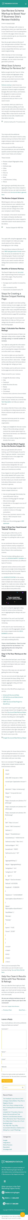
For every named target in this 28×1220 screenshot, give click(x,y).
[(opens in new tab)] (10, 1198)
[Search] (22, 1087)
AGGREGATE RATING (10, 577)
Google (9, 1006)
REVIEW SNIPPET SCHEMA (16, 558)
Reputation (6, 1147)
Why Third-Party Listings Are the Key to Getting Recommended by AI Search (13, 1107)
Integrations (6, 1142)
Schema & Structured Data (11, 695)
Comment (5, 1029)
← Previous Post (7, 1010)
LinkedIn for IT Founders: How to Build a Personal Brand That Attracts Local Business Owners (13, 1114)
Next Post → (22, 1010)
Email (4, 1059)
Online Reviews (15, 1006)
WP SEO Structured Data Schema (13, 697)
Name (4, 1051)
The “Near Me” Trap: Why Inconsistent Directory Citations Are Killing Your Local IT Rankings (13, 1128)
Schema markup (6, 85)
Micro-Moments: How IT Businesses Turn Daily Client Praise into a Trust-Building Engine (14, 1121)
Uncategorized (7, 1149)
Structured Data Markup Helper (16, 712)
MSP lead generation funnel (13, 251)
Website (4, 1066)
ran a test (20, 272)
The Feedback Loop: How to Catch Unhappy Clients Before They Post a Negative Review (14, 1101)
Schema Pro (6, 699)
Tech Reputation (6, 402)
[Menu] (5, 1181)
